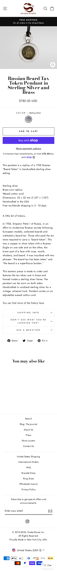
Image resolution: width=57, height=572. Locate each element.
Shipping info (28, 312)
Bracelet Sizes (28, 473)
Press (28, 435)
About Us (28, 429)
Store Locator (28, 440)
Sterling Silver (28, 119)
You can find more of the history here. (24, 303)
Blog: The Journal (28, 424)
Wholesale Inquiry (28, 483)
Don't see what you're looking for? (29, 321)
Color (28, 112)
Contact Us (28, 446)
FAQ (28, 467)
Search (28, 418)
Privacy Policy (28, 489)
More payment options (28, 148)
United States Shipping (28, 456)
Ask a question (28, 330)
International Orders (28, 462)
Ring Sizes (28, 478)
